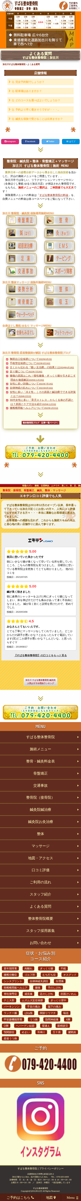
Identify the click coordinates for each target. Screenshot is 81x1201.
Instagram (11, 141)
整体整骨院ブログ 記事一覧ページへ (40, 423)
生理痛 (60, 981)
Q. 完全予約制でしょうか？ (28, 81)
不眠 (63, 968)
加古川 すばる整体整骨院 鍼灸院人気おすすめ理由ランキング (40, 681)
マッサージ (41, 846)
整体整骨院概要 (40, 919)
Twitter (51, 141)
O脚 (6, 1025)
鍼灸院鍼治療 (40, 810)
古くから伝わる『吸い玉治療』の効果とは (42, 367)
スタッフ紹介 (40, 894)
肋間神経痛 (51, 1019)
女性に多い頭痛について (31, 383)
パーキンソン (12, 1006)
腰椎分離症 (10, 974)
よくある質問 (40, 906)
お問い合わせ (40, 943)
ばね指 (28, 1013)
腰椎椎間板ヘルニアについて (34, 407)
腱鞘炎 (72, 1032)
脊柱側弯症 (10, 993)
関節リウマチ (48, 1013)
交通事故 (40, 785)
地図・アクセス (40, 858)
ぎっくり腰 (46, 968)
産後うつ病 (10, 1038)
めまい (26, 1032)
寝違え (46, 1025)
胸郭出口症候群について (31, 358)
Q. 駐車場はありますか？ (27, 90)
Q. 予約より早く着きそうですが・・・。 (36, 109)
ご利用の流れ (40, 882)
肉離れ (28, 968)
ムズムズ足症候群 (32, 1000)
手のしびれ (54, 987)
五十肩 (57, 1032)
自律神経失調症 (39, 981)
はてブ (72, 141)
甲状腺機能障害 (13, 1019)
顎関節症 (9, 1032)
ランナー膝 (10, 1013)
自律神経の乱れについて (31, 387)
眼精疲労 (62, 1025)
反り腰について (26, 371)
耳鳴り (41, 1032)
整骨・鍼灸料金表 (40, 761)
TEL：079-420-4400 (60, 1177)
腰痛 (37, 987)
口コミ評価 (41, 870)
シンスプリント (13, 981)
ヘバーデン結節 (25, 1025)
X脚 (68, 1019)
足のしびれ (46, 993)
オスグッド (69, 974)
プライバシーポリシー (51, 1168)
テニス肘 (9, 1000)
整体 (40, 834)
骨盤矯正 (40, 773)
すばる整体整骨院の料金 (53, 195)
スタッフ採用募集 (40, 931)
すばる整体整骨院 (40, 737)
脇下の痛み (54, 1006)
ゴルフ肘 (29, 974)
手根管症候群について (30, 363)
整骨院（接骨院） (40, 797)
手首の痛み (33, 1006)
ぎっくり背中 (58, 1000)
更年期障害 (10, 968)
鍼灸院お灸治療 (40, 822)
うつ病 (34, 1019)
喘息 (66, 1013)
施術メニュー (40, 749)
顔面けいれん (68, 993)
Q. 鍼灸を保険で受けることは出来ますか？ (37, 118)
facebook (30, 141)
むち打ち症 (49, 974)
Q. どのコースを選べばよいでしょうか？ (36, 100)
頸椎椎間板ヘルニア (16, 987)
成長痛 (28, 993)
